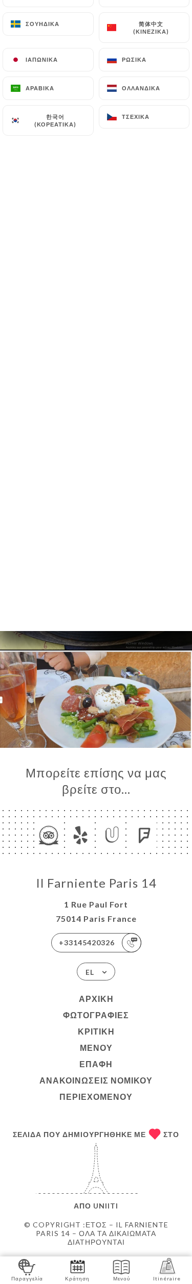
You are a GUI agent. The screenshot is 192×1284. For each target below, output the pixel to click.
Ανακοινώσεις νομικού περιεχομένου (96, 1088)
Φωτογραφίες (96, 1015)
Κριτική (96, 1031)
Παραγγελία (27, 1278)
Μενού (96, 1047)
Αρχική (96, 998)
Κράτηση (77, 1278)
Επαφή (96, 1064)
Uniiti (105, 1205)
